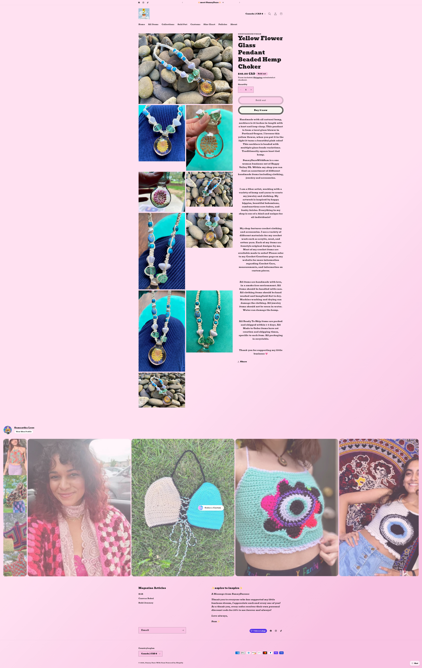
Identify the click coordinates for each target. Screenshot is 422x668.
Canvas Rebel (146, 598)
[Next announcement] (239, 2)
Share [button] (243, 361)
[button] (269, 14)
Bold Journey (145, 602)
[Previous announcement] (182, 2)
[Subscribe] (183, 630)
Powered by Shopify (174, 663)
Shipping (257, 77)
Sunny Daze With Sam (155, 663)
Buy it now (260, 110)
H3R (140, 594)
